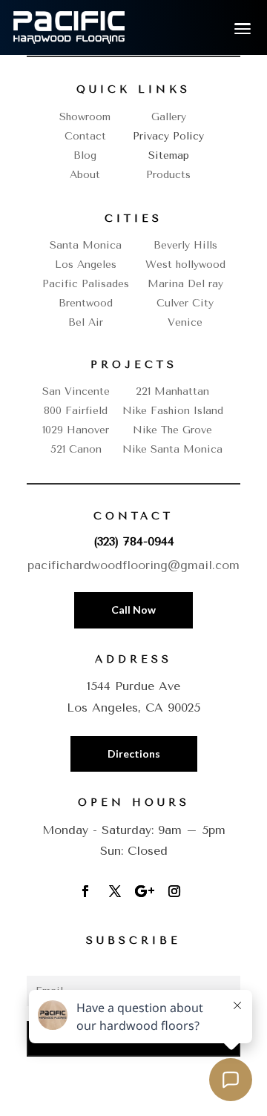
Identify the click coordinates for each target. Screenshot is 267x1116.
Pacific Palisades (85, 284)
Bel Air (85, 322)
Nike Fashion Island (172, 410)
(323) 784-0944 (133, 541)
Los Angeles (85, 264)
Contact (85, 136)
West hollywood (185, 264)
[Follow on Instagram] (174, 891)
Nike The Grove (172, 430)
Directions (134, 753)
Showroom (85, 117)
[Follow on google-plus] (144, 891)
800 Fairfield (76, 410)
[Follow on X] (115, 891)
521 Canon (76, 449)
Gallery (168, 117)
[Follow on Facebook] (85, 891)
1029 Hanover (75, 430)
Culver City (185, 303)
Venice (185, 322)
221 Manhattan (172, 391)
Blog (84, 155)
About (85, 174)
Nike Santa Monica (172, 449)
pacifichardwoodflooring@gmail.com (133, 565)
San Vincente (76, 391)
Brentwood (86, 303)
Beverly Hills (185, 245)
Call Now (133, 609)
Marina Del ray (185, 284)
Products (168, 174)
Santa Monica (86, 245)
